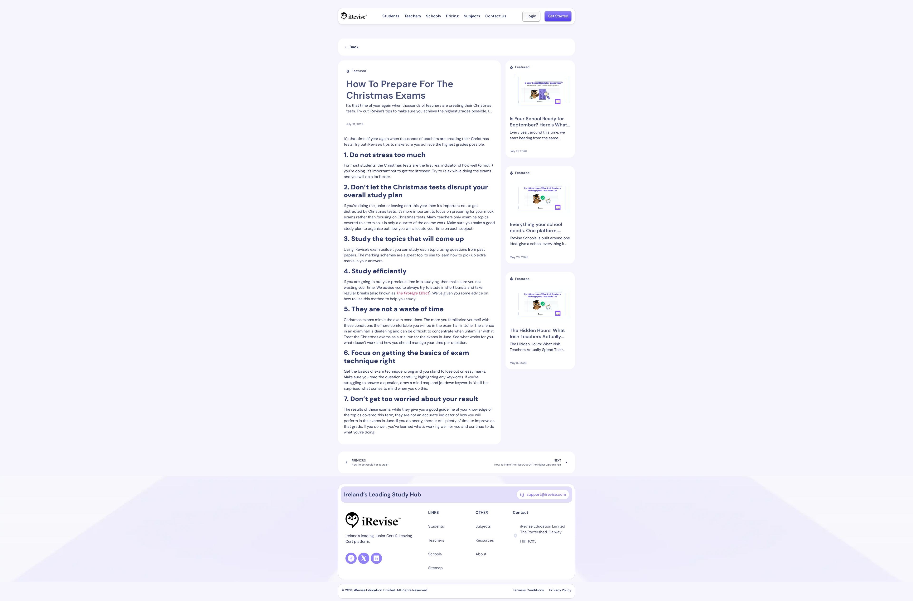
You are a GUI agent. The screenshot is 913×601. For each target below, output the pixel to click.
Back (354, 46)
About (481, 554)
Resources (485, 540)
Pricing (452, 16)
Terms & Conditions (528, 590)
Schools (433, 16)
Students (390, 16)
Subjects (472, 16)
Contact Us (495, 16)
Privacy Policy (560, 590)
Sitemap (435, 567)
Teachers (412, 16)
